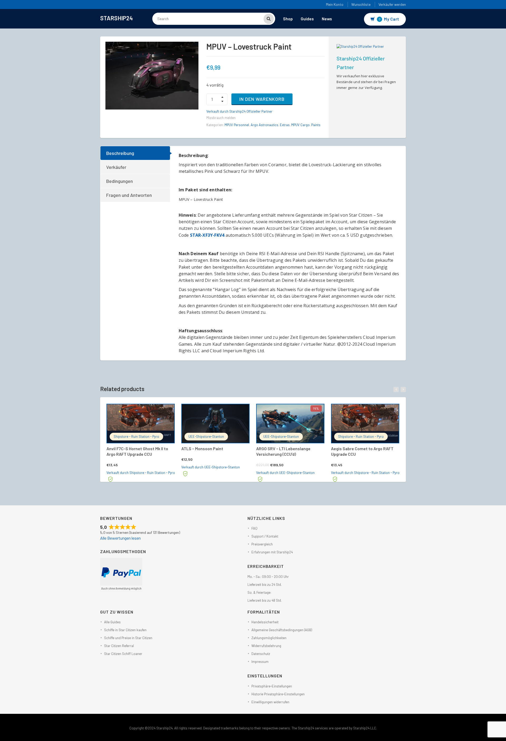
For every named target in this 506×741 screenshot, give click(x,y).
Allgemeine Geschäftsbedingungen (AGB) (281, 630)
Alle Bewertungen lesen (120, 537)
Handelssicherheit (265, 622)
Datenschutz (260, 654)
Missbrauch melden (221, 118)
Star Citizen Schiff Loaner (123, 654)
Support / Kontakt (264, 536)
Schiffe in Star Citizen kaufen (125, 630)
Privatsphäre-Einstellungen (271, 686)
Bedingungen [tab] (119, 181)
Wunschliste (361, 4)
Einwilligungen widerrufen (270, 702)
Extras (285, 125)
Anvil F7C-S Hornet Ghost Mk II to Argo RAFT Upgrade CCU (137, 451)
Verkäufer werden (392, 4)
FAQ (254, 528)
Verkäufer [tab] (116, 167)
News (327, 18)
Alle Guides (112, 622)
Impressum (260, 661)
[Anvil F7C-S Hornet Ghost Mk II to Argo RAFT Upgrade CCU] (140, 423)
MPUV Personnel (237, 125)
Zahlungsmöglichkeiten (268, 638)
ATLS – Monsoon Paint (202, 448)
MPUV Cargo (300, 125)
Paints (315, 125)
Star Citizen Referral (119, 646)
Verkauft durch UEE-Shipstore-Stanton (210, 467)
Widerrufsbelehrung (266, 646)
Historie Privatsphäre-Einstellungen (278, 694)
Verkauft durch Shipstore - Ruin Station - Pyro (140, 473)
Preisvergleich (262, 544)
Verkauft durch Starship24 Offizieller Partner (239, 111)
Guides (307, 18)
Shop (288, 18)
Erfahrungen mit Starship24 (272, 552)
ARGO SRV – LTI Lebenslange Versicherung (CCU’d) (283, 451)
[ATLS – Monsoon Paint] (215, 423)
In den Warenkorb (262, 99)
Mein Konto (334, 4)
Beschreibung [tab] (120, 153)
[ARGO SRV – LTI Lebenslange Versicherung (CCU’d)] (290, 423)
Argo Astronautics (264, 125)
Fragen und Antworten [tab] (129, 195)
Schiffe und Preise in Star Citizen (128, 638)
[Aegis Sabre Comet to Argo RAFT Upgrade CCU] (365, 423)
